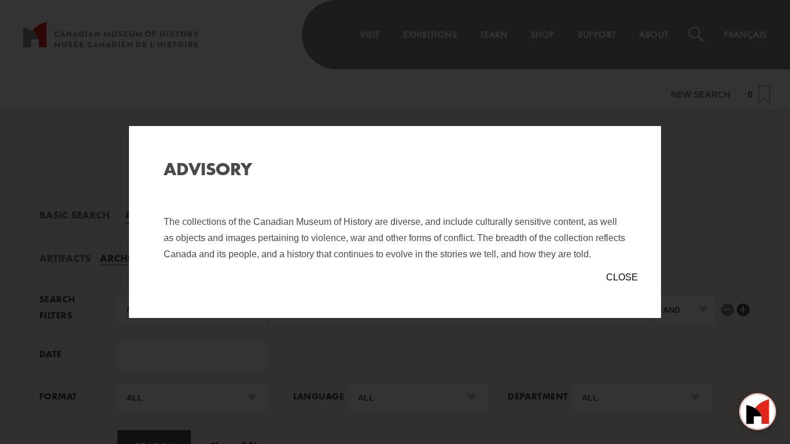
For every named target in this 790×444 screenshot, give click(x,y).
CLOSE (622, 277)
